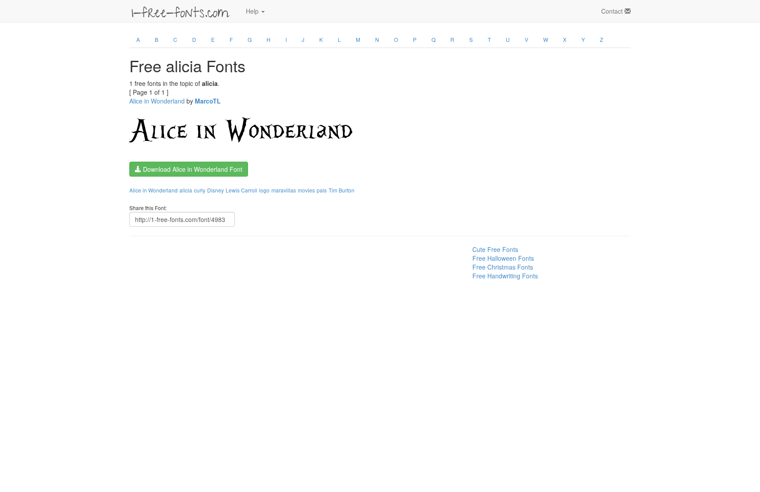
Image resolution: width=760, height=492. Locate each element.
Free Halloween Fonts (503, 258)
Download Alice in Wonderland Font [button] (191, 169)
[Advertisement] (173, 265)
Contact (613, 11)
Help (253, 11)
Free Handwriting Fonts (505, 275)
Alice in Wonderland (157, 100)
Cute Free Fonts (495, 249)
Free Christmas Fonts (502, 267)
